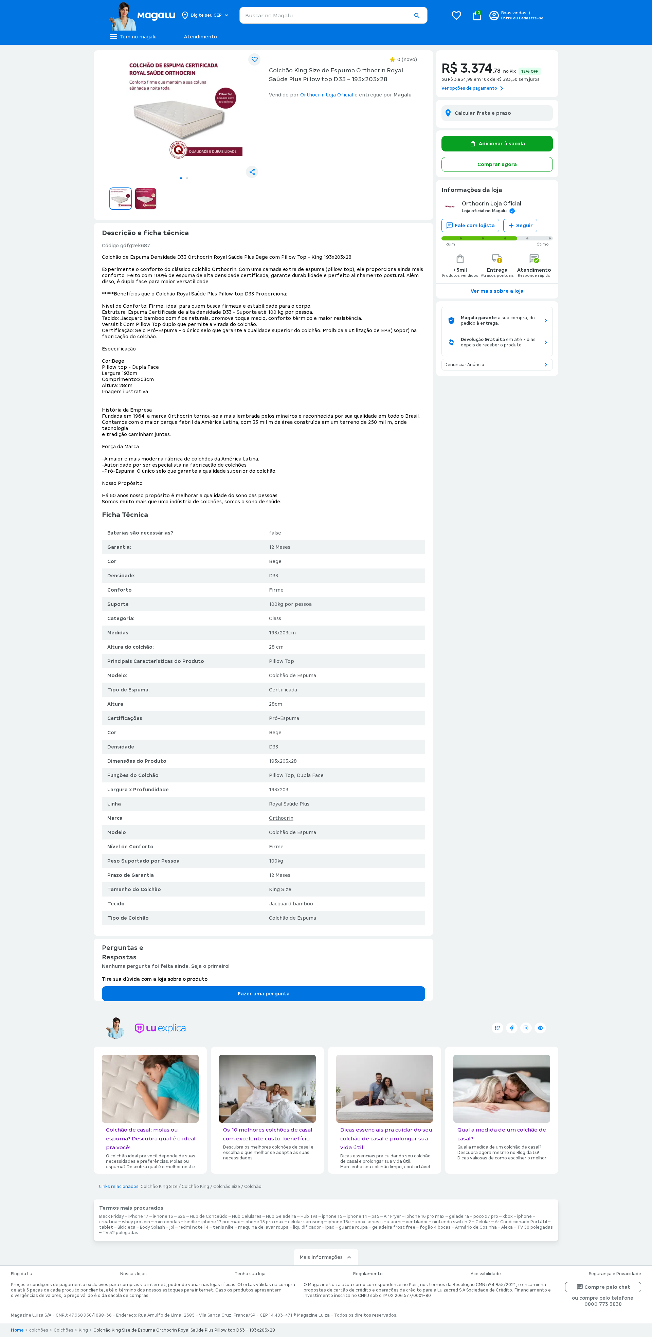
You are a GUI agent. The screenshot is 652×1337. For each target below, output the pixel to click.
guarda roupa (353, 1227)
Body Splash (152, 1227)
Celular (482, 1221)
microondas (167, 1221)
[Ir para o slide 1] (181, 178)
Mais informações (321, 1257)
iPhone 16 (163, 1216)
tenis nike (223, 1227)
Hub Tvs (309, 1216)
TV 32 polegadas (120, 1232)
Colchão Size (226, 1186)
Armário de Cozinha (476, 1227)
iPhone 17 (138, 1216)
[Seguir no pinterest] (540, 1028)
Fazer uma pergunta (264, 993)
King (83, 1330)
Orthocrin (281, 818)
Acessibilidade (486, 1273)
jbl (171, 1227)
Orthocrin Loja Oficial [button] (326, 94)
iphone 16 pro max (425, 1216)
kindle (190, 1221)
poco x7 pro (485, 1216)
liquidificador (307, 1227)
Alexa (507, 1227)
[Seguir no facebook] (512, 1028)
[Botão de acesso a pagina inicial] (142, 15)
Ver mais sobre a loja (497, 291)
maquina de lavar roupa (263, 1227)
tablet (106, 1227)
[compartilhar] (252, 172)
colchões (38, 1330)
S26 (181, 1216)
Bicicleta (126, 1227)
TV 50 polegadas (535, 1227)
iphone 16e (339, 1221)
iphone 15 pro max (264, 1221)
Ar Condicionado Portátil (521, 1221)
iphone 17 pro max (220, 1221)
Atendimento (200, 36)
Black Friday (111, 1216)
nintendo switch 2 (451, 1221)
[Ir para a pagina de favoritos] (456, 15)
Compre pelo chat (607, 1287)
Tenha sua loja (250, 1273)
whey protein (136, 1221)
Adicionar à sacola (502, 143)
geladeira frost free (393, 1227)
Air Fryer (392, 1216)
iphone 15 (332, 1216)
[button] (417, 16)
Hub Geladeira (281, 1216)
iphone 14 (357, 1216)
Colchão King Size (159, 1186)
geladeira (459, 1216)
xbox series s (369, 1221)
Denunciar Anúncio (464, 364)
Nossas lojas (133, 1273)
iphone (524, 1216)
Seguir (524, 225)
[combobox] (333, 15)
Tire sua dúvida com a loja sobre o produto (154, 979)
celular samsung (305, 1221)
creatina (108, 1221)
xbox (508, 1216)
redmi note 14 (194, 1227)
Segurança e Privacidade (615, 1273)
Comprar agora (497, 164)
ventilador (417, 1221)
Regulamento (368, 1273)
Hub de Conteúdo (209, 1216)
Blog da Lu (21, 1273)
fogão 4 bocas (435, 1227)
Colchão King (195, 1186)
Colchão (252, 1186)
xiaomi (394, 1221)
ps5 (375, 1216)
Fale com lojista (475, 225)
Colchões (63, 1330)
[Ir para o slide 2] (187, 178)
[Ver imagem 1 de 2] (184, 114)
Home (17, 1330)
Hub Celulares (246, 1216)
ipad (329, 1227)
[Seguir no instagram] (526, 1028)
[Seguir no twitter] (497, 1028)
